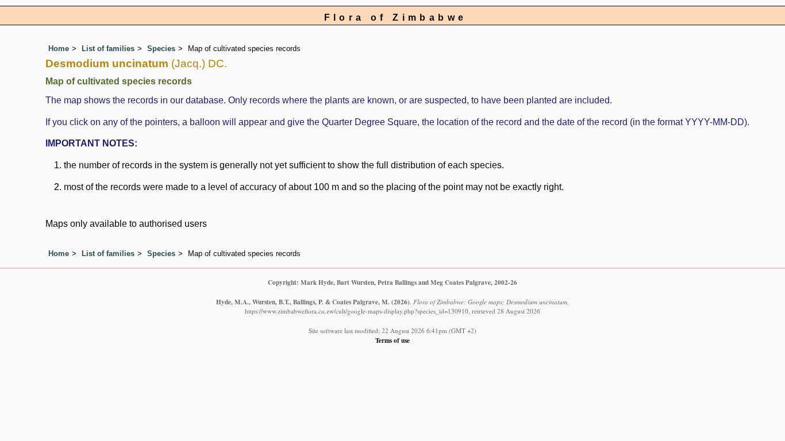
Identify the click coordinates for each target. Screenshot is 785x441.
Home (58, 48)
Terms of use (392, 340)
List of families (108, 48)
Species (161, 48)
